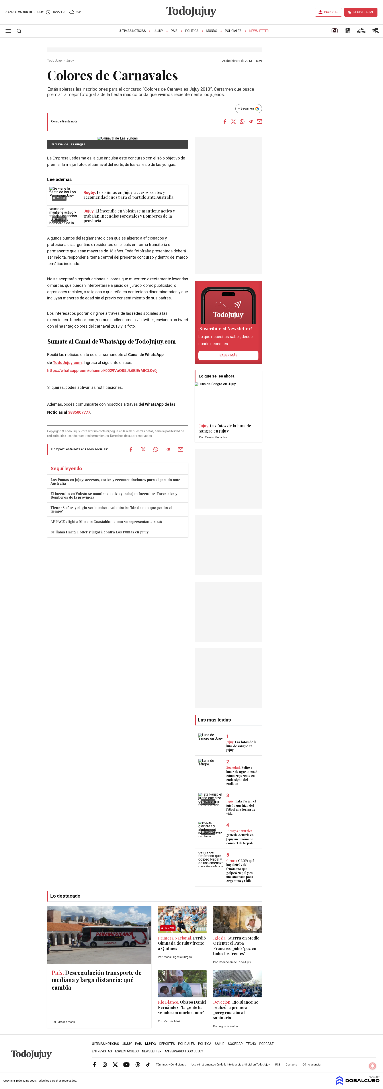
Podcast (266, 1044)
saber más (228, 355)
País (174, 31)
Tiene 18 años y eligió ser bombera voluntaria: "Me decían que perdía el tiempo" (111, 509)
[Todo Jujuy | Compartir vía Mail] (259, 121)
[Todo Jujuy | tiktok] (148, 1064)
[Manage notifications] (372, 1065)
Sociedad (235, 1044)
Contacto (291, 1065)
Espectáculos (127, 1051)
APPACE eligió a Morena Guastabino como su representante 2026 (106, 521)
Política (192, 31)
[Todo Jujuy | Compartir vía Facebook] (224, 121)
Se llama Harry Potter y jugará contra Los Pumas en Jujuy (100, 532)
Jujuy (158, 31)
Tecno (251, 1044)
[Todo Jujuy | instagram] (104, 1064)
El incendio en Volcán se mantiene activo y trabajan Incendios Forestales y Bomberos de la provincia (114, 495)
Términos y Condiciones (171, 1065)
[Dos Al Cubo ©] (358, 1084)
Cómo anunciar (312, 1065)
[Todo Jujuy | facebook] (94, 1064)
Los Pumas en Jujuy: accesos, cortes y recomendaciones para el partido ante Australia (115, 481)
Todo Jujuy (55, 61)
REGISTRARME (364, 12)
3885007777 (79, 412)
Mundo (211, 31)
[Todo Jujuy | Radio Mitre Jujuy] (361, 32)
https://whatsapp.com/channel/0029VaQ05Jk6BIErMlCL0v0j (102, 371)
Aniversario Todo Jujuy (184, 1051)
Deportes (167, 1044)
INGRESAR (331, 12)
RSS (277, 1065)
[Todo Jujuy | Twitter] (115, 1064)
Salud (220, 1044)
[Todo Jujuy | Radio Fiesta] (376, 32)
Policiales (233, 31)
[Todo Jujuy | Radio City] (347, 32)
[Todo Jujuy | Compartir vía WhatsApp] (242, 121)
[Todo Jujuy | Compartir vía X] (233, 121)
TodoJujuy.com (67, 363)
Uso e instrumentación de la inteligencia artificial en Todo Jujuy (231, 1065)
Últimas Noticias (132, 31)
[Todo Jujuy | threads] (137, 1064)
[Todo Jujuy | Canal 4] (334, 32)
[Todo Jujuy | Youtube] (126, 1064)
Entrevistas (102, 1051)
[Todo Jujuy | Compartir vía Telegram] (250, 121)
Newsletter (259, 31)
